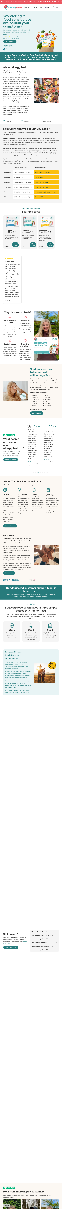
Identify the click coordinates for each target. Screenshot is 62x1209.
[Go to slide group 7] (44, 472)
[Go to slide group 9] (47, 472)
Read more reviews (10, 459)
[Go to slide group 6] (42, 472)
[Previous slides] (24, 447)
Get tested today (36, 413)
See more (30, 459)
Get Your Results (10, 41)
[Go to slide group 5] (40, 472)
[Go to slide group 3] (37, 472)
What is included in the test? (38, 931)
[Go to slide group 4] (38, 472)
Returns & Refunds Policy (22, 692)
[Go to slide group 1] (33, 472)
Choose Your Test (10, 526)
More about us (9, 573)
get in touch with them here (39, 596)
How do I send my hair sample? (39, 939)
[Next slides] (58, 447)
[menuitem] (41, 7)
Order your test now (10, 947)
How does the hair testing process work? (42, 935)
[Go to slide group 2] (35, 472)
